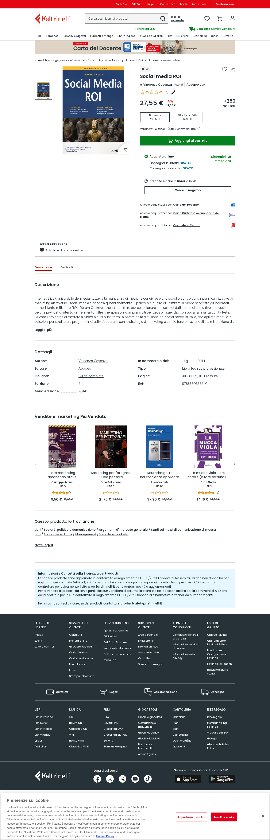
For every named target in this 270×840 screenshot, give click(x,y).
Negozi (151, 4)
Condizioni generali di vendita (185, 636)
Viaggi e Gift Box (217, 732)
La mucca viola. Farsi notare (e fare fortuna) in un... (208, 475)
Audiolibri (41, 746)
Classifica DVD (113, 729)
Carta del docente (81, 658)
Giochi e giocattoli (150, 717)
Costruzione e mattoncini (147, 724)
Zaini (176, 729)
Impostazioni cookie (191, 817)
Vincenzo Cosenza (157, 84)
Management (85, 534)
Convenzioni (199, 4)
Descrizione (43, 267)
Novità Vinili (76, 740)
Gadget (212, 738)
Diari (175, 723)
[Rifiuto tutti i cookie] (263, 816)
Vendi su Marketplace (117, 648)
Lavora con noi (44, 646)
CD (71, 717)
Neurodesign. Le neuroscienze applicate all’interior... (159, 475)
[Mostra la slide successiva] (235, 463)
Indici (72, 670)
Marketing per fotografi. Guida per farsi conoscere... (111, 475)
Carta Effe (75, 635)
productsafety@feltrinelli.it (141, 603)
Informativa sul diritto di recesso (186, 646)
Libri (37, 530)
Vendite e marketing (115, 534)
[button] (163, 18)
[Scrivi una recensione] (173, 92)
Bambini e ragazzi (115, 746)
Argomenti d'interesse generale (123, 530)
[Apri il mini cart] (220, 18)
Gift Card (137, 4)
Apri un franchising (116, 630)
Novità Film (111, 723)
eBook (38, 740)
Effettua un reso (148, 646)
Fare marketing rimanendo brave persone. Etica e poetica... (62, 475)
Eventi (183, 4)
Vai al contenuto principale (52, 4)
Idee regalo (214, 717)
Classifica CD (78, 729)
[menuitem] (39, 36)
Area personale (148, 635)
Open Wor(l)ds (182, 740)
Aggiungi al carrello (191, 140)
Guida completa (91, 376)
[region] (135, 816)
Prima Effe (110, 660)
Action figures (147, 754)
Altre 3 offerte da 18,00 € (184, 129)
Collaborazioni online (117, 654)
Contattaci (145, 658)
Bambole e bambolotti (145, 746)
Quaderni (179, 746)
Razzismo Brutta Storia (217, 671)
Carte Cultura (78, 652)
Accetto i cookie (224, 817)
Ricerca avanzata (177, 18)
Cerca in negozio (188, 190)
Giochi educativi (148, 732)
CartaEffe (121, 4)
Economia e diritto (58, 534)
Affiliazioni (110, 636)
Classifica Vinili (79, 746)
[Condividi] (233, 69)
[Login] (232, 18)
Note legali (44, 545)
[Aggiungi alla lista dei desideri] (224, 69)
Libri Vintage (42, 734)
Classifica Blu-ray (115, 734)
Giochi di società (149, 738)
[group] (185, 28)
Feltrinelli (160, 129)
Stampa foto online (81, 676)
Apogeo (192, 84)
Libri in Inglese (43, 729)
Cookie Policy (105, 836)
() (166, 92)
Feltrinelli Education (219, 664)
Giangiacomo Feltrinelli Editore (217, 642)
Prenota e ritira (78, 640)
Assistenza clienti (225, 4)
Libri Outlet (41, 723)
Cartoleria (179, 717)
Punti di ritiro (167, 4)
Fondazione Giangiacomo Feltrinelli (216, 654)
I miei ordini (145, 640)
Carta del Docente (186, 204)
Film (106, 717)
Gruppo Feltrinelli (217, 635)
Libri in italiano (44, 717)
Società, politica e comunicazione (70, 530)
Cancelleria (180, 734)
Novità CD (75, 723)
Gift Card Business (116, 642)
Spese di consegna (150, 664)
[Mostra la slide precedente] (35, 463)
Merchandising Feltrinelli (217, 724)
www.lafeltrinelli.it (101, 586)
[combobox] (126, 18)
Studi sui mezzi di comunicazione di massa (183, 530)
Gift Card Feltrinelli (80, 646)
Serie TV (108, 740)
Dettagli (67, 267)
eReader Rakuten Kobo (218, 746)
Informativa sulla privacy (184, 656)
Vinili (72, 734)
